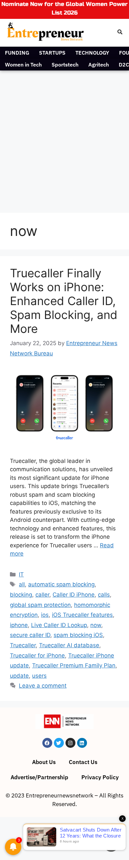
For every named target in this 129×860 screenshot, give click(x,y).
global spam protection (40, 605)
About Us (44, 762)
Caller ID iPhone (74, 594)
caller (42, 594)
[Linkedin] (82, 743)
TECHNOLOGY (92, 52)
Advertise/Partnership (39, 777)
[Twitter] (59, 743)
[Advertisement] (64, 138)
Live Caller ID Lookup (59, 625)
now (95, 625)
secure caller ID (30, 635)
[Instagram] (70, 743)
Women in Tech (23, 64)
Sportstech (65, 64)
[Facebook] (47, 743)
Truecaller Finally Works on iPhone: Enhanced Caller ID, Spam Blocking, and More (63, 301)
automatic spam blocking (61, 584)
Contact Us (83, 762)
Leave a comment (42, 685)
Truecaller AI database (69, 645)
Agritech (98, 64)
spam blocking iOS (78, 635)
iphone (19, 625)
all (22, 584)
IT (21, 574)
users (39, 675)
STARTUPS (52, 52)
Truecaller (23, 645)
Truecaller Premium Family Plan (73, 665)
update (19, 675)
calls (104, 594)
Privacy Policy (100, 777)
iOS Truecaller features (82, 614)
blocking (21, 594)
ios (45, 614)
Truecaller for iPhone (37, 655)
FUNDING (17, 52)
